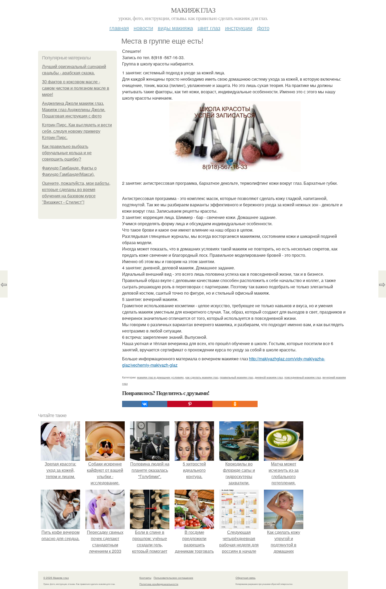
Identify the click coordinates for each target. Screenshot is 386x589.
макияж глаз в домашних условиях (160, 377)
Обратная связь (245, 578)
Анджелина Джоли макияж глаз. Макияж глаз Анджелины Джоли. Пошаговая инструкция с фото (73, 109)
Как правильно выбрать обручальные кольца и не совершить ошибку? (67, 152)
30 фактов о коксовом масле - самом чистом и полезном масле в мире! (75, 88)
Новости (143, 28)
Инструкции (238, 28)
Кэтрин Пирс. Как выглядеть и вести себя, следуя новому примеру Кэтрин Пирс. (77, 131)
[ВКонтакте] (144, 404)
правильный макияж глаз (236, 377)
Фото (263, 28)
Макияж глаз (193, 10)
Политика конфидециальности (158, 584)
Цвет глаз (209, 28)
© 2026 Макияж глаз (56, 578)
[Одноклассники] (235, 404)
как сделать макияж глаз (201, 377)
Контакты (145, 578)
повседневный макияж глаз (302, 377)
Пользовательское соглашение (173, 578)
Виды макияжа (175, 28)
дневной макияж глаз (269, 377)
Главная (119, 28)
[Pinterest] (189, 404)
